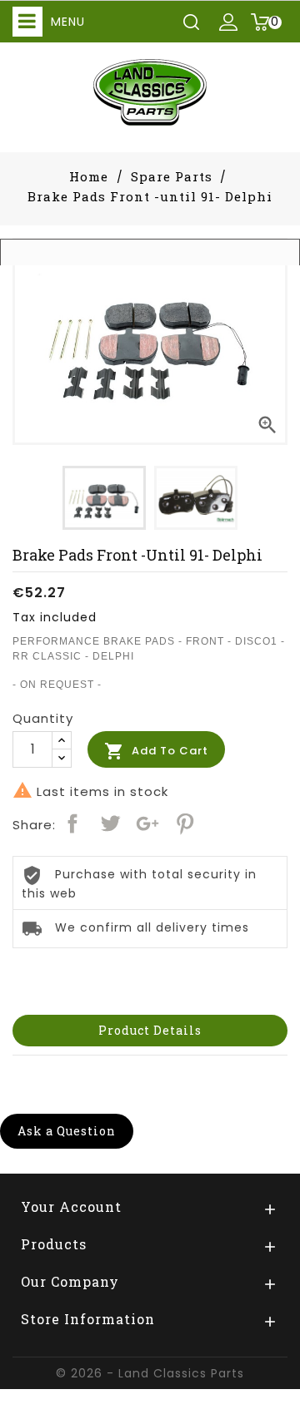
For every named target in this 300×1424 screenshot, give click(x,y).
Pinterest (185, 823)
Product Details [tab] (150, 1030)
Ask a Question (67, 1131)
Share (72, 823)
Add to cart (156, 751)
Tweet (110, 823)
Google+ (147, 823)
